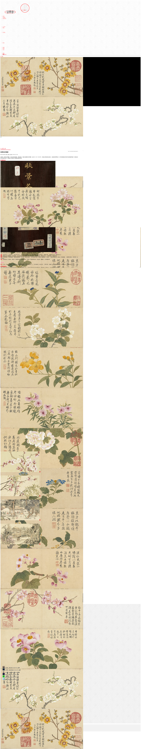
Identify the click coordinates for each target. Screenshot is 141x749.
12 (6, 149)
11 (5, 149)
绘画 (8, 154)
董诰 (1, 264)
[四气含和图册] (20, 471)
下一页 (4, 148)
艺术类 (11, 154)
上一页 (1, 56)
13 (7, 149)
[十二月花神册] (20, 496)
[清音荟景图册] (20, 520)
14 (8, 149)
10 (4, 149)
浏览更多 (2, 262)
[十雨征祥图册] (20, 544)
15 (9, 149)
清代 (6, 154)
